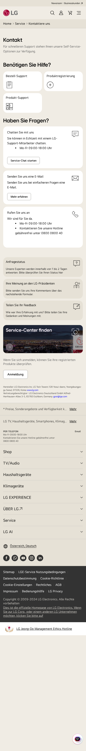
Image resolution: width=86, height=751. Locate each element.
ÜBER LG (11, 508)
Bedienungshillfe (33, 591)
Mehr (73, 409)
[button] (52, 13)
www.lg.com (32, 390)
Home (7, 23)
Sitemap (8, 572)
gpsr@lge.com (60, 396)
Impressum (10, 591)
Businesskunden (72, 3)
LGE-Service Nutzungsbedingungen (41, 572)
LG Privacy (55, 591)
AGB (58, 585)
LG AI (8, 531)
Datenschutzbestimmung (19, 578)
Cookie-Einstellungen (17, 585)
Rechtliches (43, 585)
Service (20, 23)
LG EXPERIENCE (17, 497)
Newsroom (56, 3)
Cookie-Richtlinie (52, 578)
